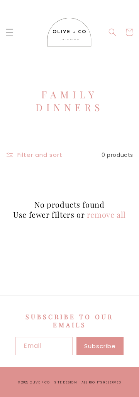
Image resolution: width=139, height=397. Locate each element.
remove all (106, 215)
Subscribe (100, 346)
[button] (9, 32)
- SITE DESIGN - (66, 382)
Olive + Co (40, 382)
